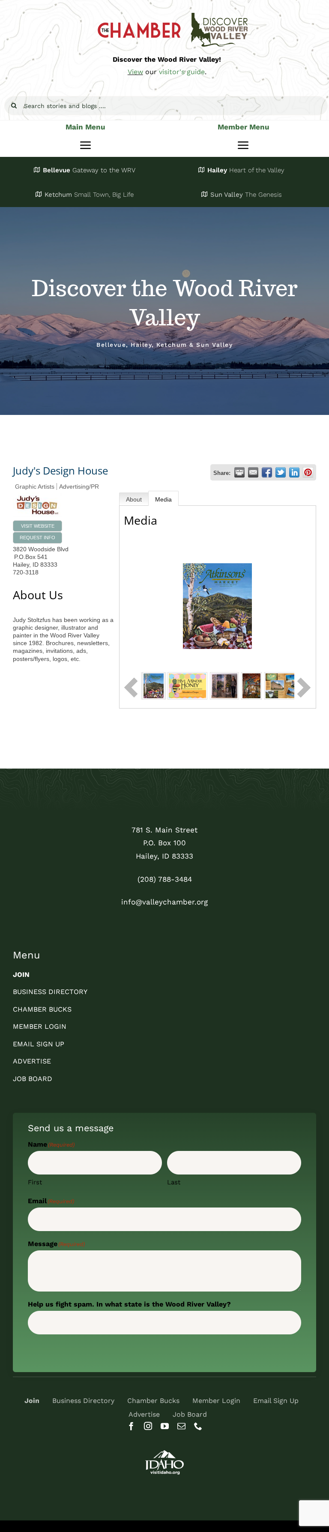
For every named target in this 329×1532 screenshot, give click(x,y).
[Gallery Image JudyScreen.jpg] (224, 685)
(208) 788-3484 (165, 879)
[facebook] (131, 1426)
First (35, 1182)
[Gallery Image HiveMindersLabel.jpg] (187, 685)
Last (173, 1182)
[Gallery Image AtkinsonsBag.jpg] (153, 685)
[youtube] (165, 1426)
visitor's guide (182, 72)
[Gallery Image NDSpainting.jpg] (251, 685)
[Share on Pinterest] (308, 472)
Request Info (37, 537)
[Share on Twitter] (280, 472)
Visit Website (37, 526)
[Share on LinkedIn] (294, 472)
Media (163, 499)
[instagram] (148, 1426)
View (135, 72)
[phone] (198, 1426)
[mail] (181, 1426)
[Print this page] (239, 472)
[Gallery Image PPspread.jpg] (284, 685)
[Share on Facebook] (267, 472)
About (134, 499)
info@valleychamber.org (164, 902)
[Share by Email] (253, 472)
